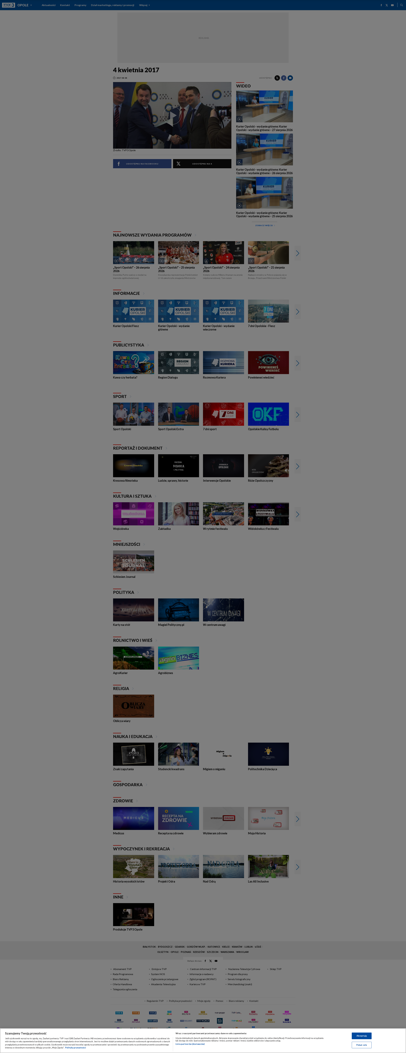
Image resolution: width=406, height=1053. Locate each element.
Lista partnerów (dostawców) (190, 1044)
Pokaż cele (361, 1044)
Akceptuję (362, 1035)
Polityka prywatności (75, 1047)
